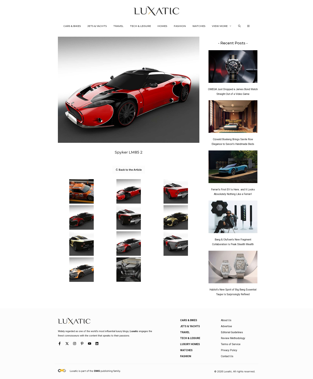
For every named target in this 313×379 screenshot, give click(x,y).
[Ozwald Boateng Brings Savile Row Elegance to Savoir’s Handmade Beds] (233, 117)
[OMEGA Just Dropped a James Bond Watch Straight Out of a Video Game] (233, 67)
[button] (239, 26)
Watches (198, 26)
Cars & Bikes (72, 26)
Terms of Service (230, 344)
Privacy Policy (229, 350)
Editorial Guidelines (232, 332)
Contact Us (227, 356)
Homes (162, 26)
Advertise (226, 326)
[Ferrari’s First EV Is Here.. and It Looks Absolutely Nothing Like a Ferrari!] (233, 167)
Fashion (180, 26)
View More (220, 26)
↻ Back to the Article (129, 169)
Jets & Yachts (97, 26)
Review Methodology (233, 338)
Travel (118, 26)
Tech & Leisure (140, 26)
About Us (226, 320)
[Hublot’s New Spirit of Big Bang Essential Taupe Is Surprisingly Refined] (233, 268)
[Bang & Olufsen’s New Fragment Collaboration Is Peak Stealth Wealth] (233, 218)
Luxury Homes (190, 344)
